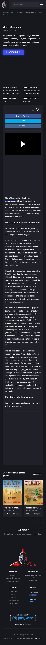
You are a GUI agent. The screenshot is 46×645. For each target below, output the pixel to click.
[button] (35, 521)
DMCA (12, 594)
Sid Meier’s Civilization (13, 508)
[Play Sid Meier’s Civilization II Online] (33, 492)
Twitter (33, 602)
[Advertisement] (22, 70)
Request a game (13, 581)
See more (37, 474)
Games (10, 13)
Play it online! (13, 52)
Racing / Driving (30, 13)
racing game (10, 201)
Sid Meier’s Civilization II (36, 508)
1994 (4, 101)
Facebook (33, 595)
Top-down (26, 101)
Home (5, 13)
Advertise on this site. (23, 624)
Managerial (11, 510)
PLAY (6, 514)
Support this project (13, 578)
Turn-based (19, 510)
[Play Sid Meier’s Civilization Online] (12, 492)
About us (13, 575)
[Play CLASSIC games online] (4, 4)
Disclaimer (13, 591)
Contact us (33, 581)
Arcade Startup (37, 638)
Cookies (13, 597)
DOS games (19, 13)
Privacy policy (13, 604)
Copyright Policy (13, 601)
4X (5, 510)
